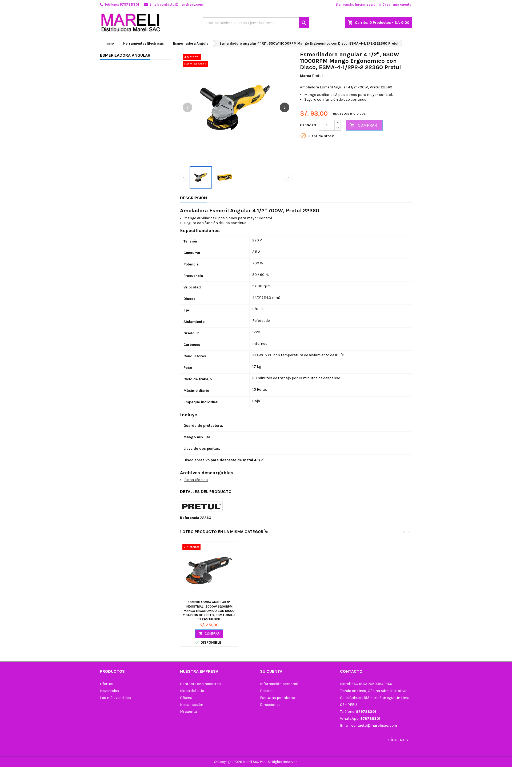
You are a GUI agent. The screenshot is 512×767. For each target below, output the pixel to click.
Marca (305, 75)
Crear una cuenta (396, 4)
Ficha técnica (196, 480)
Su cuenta (271, 671)
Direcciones (270, 704)
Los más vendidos (115, 697)
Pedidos (267, 690)
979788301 (129, 4)
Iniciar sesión (366, 4)
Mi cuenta (188, 711)
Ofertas (106, 684)
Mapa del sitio (192, 690)
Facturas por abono (277, 697)
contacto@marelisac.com (181, 4)
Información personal (279, 684)
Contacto (351, 671)
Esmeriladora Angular (125, 55)
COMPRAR (363, 125)
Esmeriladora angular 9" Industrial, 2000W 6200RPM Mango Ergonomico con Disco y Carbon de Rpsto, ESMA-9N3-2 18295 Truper (209, 610)
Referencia (189, 517)
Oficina (186, 697)
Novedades (109, 690)
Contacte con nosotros (200, 684)
